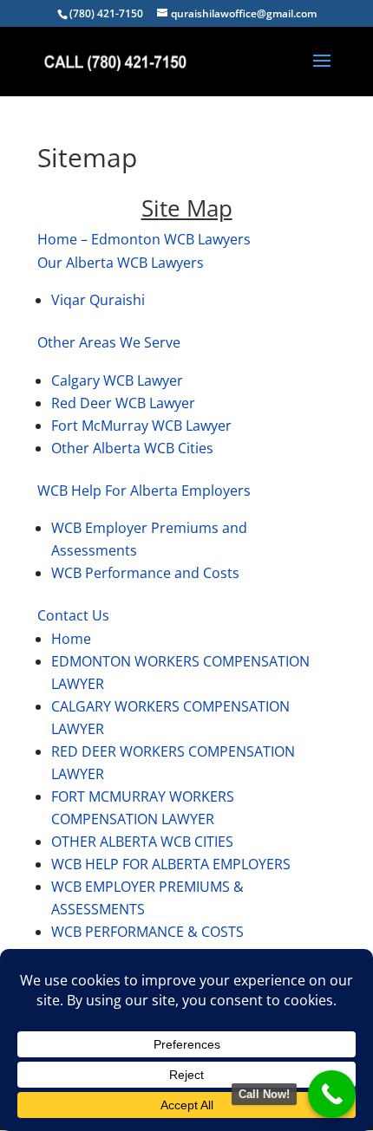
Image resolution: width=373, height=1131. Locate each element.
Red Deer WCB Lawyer (123, 403)
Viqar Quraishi (98, 299)
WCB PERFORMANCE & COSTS (147, 931)
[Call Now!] (332, 1094)
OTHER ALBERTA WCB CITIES (142, 841)
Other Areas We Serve (108, 342)
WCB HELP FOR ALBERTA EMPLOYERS (171, 864)
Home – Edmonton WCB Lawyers (144, 239)
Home (71, 638)
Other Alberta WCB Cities (132, 448)
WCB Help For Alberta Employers (144, 490)
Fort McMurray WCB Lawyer (141, 425)
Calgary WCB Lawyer (117, 380)
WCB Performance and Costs (145, 572)
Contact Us (73, 615)
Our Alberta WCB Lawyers (120, 262)
